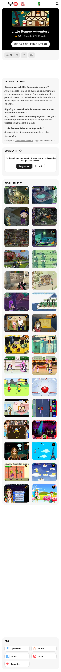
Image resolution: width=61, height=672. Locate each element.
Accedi (38, 166)
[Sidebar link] (4, 4)
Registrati (24, 166)
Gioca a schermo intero (30, 44)
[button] (10, 135)
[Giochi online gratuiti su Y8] (13, 4)
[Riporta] (24, 55)
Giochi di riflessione (24, 140)
